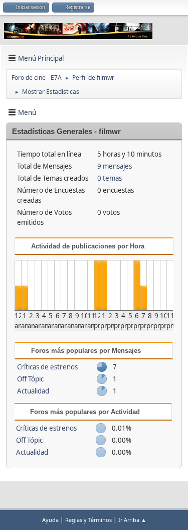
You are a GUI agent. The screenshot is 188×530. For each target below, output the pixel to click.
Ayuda (50, 519)
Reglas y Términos (88, 519)
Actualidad (33, 390)
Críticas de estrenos (47, 366)
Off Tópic (30, 378)
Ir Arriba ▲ (132, 519)
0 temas (109, 178)
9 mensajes (114, 166)
